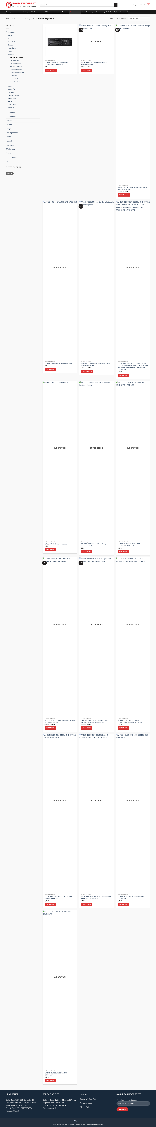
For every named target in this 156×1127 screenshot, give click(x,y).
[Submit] (115, 5)
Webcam (11, 107)
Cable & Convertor (14, 42)
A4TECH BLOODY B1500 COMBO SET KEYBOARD (131, 897)
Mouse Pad (11, 89)
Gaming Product (105, 12)
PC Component (36, 12)
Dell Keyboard (14, 60)
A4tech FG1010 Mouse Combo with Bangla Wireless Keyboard (132, 188)
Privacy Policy (85, 1107)
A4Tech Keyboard (16, 57)
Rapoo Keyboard (15, 79)
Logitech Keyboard (16, 69)
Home (8, 18)
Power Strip (12, 98)
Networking (54, 12)
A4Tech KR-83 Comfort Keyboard (56, 544)
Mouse (10, 86)
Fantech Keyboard (16, 66)
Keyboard (31, 18)
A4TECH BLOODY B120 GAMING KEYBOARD (56, 1074)
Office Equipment (91, 12)
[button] (135, 5)
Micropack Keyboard (17, 72)
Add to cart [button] (50, 70)
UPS (46, 12)
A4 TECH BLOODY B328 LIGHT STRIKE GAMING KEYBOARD (58, 897)
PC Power (13, 76)
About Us (83, 1095)
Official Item (10, 149)
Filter (9, 173)
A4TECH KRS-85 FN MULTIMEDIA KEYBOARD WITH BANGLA (56, 63)
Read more (87, 70)
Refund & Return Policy (88, 1099)
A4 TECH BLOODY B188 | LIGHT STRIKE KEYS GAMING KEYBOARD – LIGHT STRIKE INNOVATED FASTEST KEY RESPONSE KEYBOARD (133, 366)
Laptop (8, 137)
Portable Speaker (14, 95)
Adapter (10, 36)
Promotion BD (98, 1124)
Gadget (114, 12)
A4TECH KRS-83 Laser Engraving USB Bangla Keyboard (94, 63)
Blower (10, 39)
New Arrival (124, 12)
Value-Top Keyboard (16, 82)
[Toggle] (38, 32)
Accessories (74, 12)
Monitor (64, 12)
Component (10, 112)
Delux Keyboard (15, 63)
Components (10, 116)
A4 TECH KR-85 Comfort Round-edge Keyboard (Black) (94, 545)
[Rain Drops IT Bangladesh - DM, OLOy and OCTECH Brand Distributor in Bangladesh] (21, 5)
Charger (10, 45)
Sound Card (12, 101)
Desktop (25, 12)
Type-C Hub (12, 104)
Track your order (86, 1103)
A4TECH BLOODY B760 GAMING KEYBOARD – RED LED (129, 545)
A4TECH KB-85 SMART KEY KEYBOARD (58, 363)
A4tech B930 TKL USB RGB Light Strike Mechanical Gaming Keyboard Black (94, 721)
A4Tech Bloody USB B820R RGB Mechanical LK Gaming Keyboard (60, 721)
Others (8, 153)
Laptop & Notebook (12, 12)
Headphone (12, 48)
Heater (10, 51)
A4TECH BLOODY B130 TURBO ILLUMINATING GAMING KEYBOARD (130, 721)
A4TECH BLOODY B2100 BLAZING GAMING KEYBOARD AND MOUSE (96, 897)
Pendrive (11, 92)
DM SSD (9, 125)
